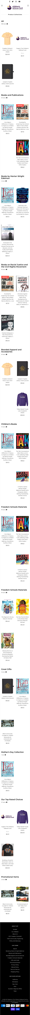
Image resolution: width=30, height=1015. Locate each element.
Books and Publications (15, 953)
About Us (15, 934)
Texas (15, 991)
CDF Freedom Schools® (15, 936)
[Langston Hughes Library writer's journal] (7, 71)
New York (15, 984)
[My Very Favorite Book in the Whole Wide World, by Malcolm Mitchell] (22, 607)
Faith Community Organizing (15, 938)
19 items (3, 354)
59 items (3, 97)
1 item (3, 755)
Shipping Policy (15, 971)
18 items (3, 269)
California (15, 979)
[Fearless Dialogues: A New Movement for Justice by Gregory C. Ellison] (7, 323)
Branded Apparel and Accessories (15, 955)
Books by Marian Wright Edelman (15, 951)
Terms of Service (15, 969)
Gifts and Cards (15, 960)
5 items (3, 181)
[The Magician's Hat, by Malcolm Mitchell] (7, 607)
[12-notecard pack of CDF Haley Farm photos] (22, 894)
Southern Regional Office (15, 988)
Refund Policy (15, 967)
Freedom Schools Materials (15, 958)
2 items (3, 879)
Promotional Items (15, 962)
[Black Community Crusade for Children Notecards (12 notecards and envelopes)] (7, 723)
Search (15, 948)
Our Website (15, 931)
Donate (15, 929)
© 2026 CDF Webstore (7, 999)
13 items (3, 427)
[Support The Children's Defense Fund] (22, 38)
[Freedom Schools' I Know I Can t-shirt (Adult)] (7, 38)
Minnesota (15, 981)
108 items (4, 24)
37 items (3, 802)
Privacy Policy (15, 964)
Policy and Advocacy (15, 941)
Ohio (15, 986)
